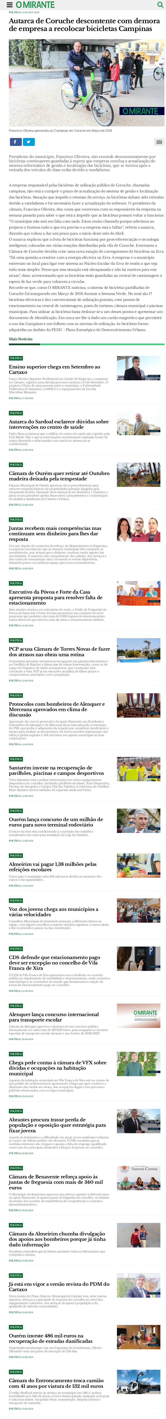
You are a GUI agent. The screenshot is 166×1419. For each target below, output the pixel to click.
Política (14, 12)
